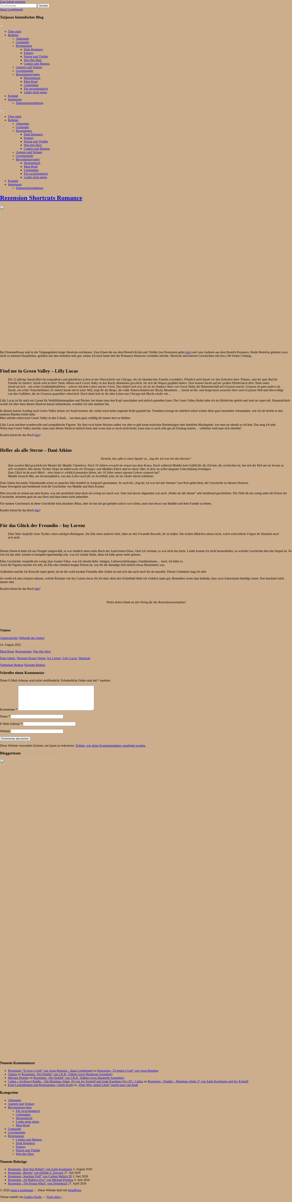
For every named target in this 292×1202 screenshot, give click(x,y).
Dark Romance (33, 49)
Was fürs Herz (33, 60)
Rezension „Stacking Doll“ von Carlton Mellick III (40, 1176)
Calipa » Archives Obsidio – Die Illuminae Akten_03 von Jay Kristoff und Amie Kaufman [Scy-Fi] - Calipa (75, 1081)
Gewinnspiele (24, 70)
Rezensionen (24, 45)
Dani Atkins (7, 658)
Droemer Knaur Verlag (31, 658)
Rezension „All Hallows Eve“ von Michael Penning (40, 1180)
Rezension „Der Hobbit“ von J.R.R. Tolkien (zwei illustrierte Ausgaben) (67, 1074)
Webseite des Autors (31, 638)
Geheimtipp (31, 85)
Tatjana (12, 1074)
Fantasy (29, 53)
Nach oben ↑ (54, 1197)
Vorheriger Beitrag (11, 665)
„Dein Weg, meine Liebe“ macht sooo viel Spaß (108, 1085)
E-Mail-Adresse (11, 723)
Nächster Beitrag (34, 665)
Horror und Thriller (36, 56)
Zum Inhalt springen (12, 1)
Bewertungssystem (28, 74)
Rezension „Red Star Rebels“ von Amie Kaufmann (40, 1169)
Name (5, 716)
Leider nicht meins (35, 92)
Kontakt (13, 96)
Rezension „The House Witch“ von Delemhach (37, 1183)
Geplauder (22, 42)
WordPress (74, 1190)
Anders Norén (33, 1197)
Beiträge (13, 35)
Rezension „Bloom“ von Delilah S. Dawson (35, 1172)
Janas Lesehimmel (11, 9)
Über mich (14, 31)
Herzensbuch (32, 78)
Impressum (15, 99)
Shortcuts (84, 658)
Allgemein (22, 38)
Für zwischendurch (36, 88)
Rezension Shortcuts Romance (41, 197)
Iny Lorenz (54, 658)
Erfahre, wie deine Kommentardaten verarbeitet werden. (111, 745)
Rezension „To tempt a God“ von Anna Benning (127, 1070)
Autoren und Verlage (29, 67)
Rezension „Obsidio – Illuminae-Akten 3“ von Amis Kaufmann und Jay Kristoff (198, 1081)
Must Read (31, 81)
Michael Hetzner (18, 1077)
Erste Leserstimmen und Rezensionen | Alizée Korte (40, 1085)
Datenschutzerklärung (29, 103)
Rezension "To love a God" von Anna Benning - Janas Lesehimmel (50, 1070)
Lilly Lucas (70, 658)
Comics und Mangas (37, 63)
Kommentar (8, 709)
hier (188, 352)
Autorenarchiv (9, 638)
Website (5, 731)
